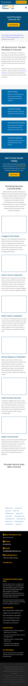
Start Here (14, 175)
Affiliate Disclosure (13, 671)
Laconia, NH (8, 516)
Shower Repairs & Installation (13, 357)
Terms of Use (15, 669)
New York (20, 593)
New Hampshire (7, 591)
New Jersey (21, 595)
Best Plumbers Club (11, 667)
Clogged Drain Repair (10, 236)
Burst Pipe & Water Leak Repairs (12, 615)
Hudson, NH (19, 513)
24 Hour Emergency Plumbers (11, 618)
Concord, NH (18, 508)
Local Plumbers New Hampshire (10, 37)
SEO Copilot (14, 673)
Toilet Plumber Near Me (11, 398)
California (15, 591)
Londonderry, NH (19, 516)
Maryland (14, 595)
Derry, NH (8, 511)
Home (3, 35)
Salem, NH (18, 524)
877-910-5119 (22, 2)
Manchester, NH (9, 519)
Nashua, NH (8, 521)
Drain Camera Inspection (11, 275)
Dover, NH (16, 511)
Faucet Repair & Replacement (11, 620)
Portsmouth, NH (19, 521)
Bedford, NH (8, 508)
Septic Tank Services (9, 437)
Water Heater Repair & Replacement (13, 610)
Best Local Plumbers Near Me (14, 35)
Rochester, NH (9, 524)
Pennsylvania (6, 593)
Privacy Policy (8, 669)
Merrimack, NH (21, 519)
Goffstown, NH (9, 513)
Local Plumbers (7, 2)
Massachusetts (7, 595)
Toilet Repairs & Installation (11, 623)
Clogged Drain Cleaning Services (12, 613)
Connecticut (14, 593)
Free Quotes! (13, 25)
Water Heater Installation (11, 316)
